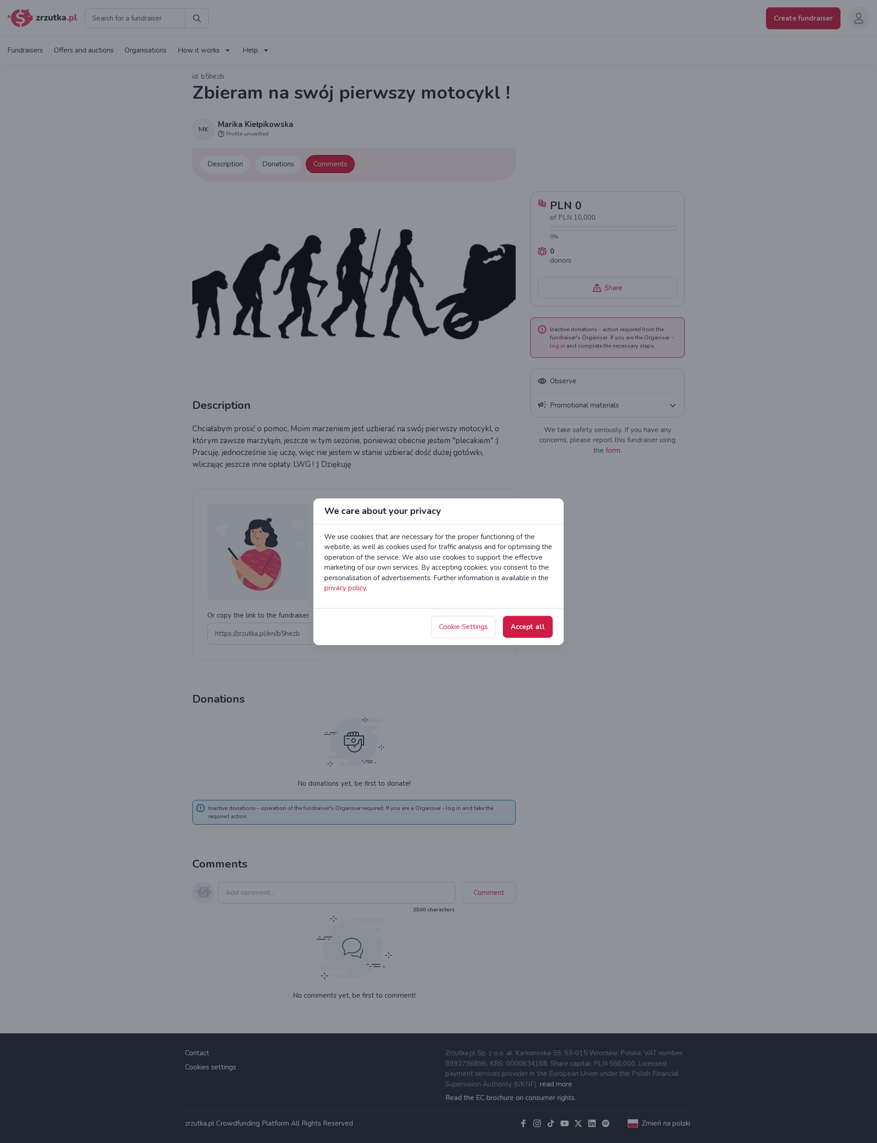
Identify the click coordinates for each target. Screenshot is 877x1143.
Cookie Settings (463, 626)
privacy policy (345, 588)
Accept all (528, 626)
